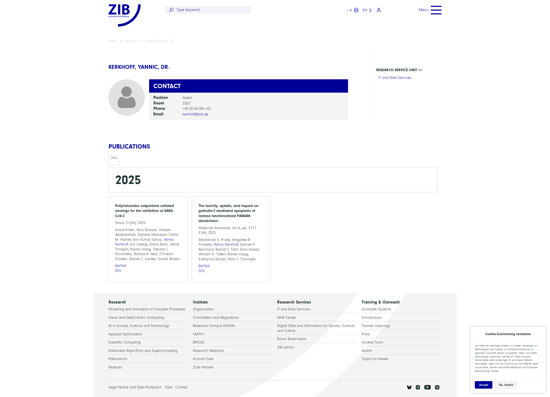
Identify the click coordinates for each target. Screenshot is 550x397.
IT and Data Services (394, 78)
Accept (483, 384)
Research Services (294, 302)
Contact (181, 387)
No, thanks (506, 384)
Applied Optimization (125, 334)
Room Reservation (292, 339)
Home (112, 41)
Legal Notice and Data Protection (135, 387)
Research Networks (208, 351)
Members (131, 41)
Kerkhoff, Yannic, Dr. (160, 41)
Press (366, 334)
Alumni (367, 351)
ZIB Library (285, 347)
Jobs (168, 387)
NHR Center (286, 318)
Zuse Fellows (203, 367)
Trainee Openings (376, 326)
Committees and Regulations (216, 318)
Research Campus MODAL (214, 326)
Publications (117, 359)
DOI (118, 271)
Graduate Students (376, 309)
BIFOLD (198, 342)
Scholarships (372, 318)
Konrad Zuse (203, 359)
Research (117, 302)
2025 (114, 158)
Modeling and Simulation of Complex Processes (146, 309)
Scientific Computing (124, 342)
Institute (200, 302)
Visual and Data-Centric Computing (136, 318)
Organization (203, 309)
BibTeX (120, 266)
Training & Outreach (381, 302)
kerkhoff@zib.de (195, 114)
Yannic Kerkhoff (226, 244)
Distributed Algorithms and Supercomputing (142, 351)
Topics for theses (375, 359)
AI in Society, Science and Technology (138, 326)
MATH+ (199, 334)
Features (115, 367)
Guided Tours (372, 342)
